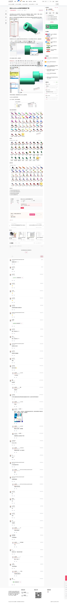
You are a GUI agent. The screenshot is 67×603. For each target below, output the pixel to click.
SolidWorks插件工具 (13, 10)
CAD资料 (34, 1)
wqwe (12, 336)
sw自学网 (15, 601)
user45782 (13, 365)
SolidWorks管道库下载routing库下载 (53, 87)
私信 (57, 7)
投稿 (57, 4)
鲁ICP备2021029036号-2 (20, 601)
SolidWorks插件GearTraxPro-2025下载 (35, 225)
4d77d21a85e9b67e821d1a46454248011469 (18, 259)
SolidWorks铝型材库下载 (14, 194)
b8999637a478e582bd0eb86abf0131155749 (18, 312)
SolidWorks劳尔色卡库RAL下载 (14, 190)
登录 (53, 1)
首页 (15, 1)
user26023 (13, 283)
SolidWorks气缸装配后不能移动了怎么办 (51, 19)
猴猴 (20, 387)
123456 (13, 290)
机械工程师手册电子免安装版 (14, 193)
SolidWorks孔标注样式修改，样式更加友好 (54, 99)
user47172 (13, 358)
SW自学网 (15, 387)
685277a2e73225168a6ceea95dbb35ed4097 (18, 462)
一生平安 (21, 571)
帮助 (26, 1)
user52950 (13, 305)
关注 (55, 7)
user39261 (13, 513)
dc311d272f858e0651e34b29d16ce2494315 (18, 343)
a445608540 (13, 440)
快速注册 (57, 1)
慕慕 (12, 578)
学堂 (20, 1)
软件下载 (30, 1)
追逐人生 (13, 498)
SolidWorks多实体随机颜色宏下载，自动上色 (18, 225)
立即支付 (28, 205)
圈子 (18, 1)
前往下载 (41, 10)
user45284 (13, 394)
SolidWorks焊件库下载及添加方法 (15, 191)
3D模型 (23, 1)
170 (12, 520)
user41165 (13, 491)
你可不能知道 (21, 542)
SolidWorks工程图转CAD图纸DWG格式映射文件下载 (55, 93)
